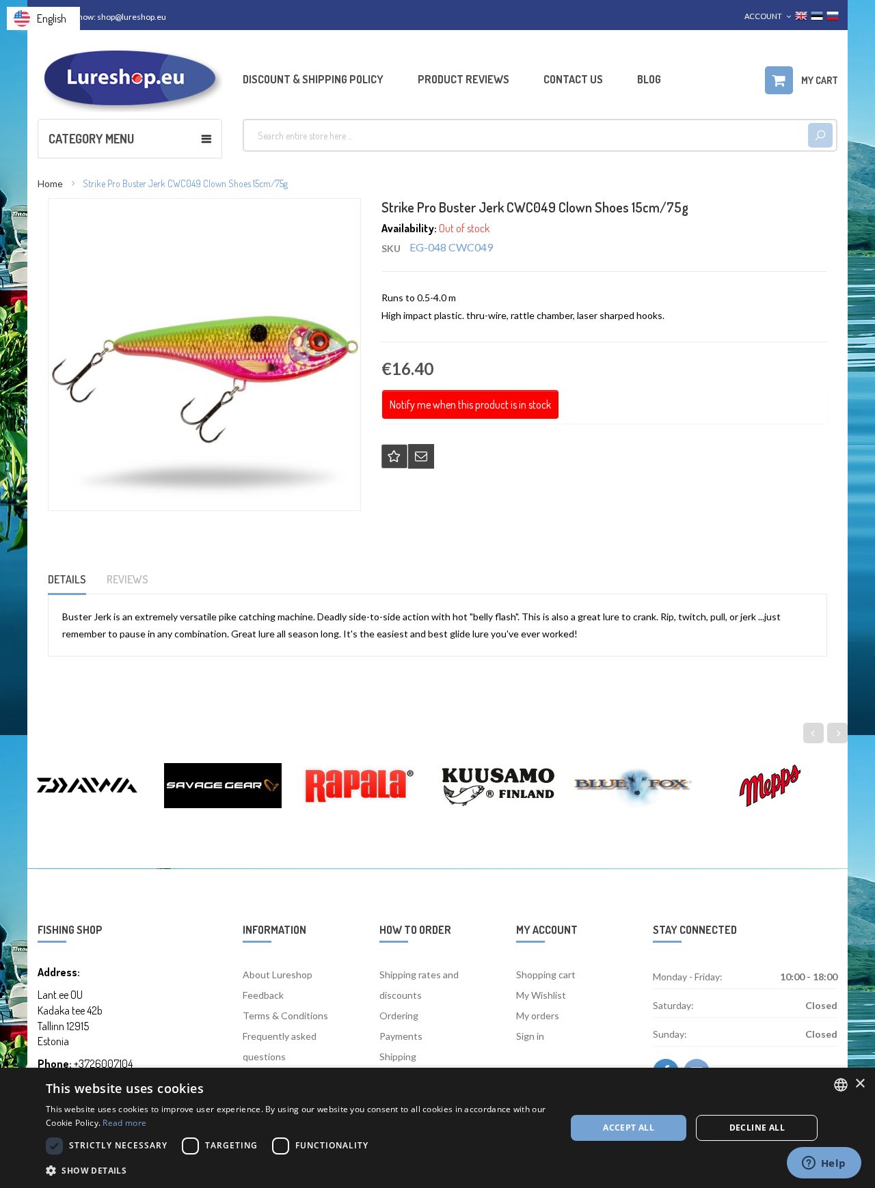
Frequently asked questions (280, 1046)
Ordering (398, 1015)
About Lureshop (277, 974)
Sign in (530, 1036)
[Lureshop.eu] (130, 78)
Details (67, 579)
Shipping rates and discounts (419, 985)
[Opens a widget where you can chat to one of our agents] (823, 1164)
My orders (537, 1015)
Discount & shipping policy (313, 79)
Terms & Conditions (285, 1015)
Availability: (409, 228)
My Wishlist (541, 995)
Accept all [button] (628, 1127)
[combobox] (525, 135)
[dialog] (437, 1128)
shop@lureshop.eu (131, 17)
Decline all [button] (757, 1127)
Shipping (397, 1056)
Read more (124, 1123)
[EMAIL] (421, 456)
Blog (649, 79)
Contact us (573, 79)
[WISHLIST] (394, 456)
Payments (400, 1036)
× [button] (859, 1084)
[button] (298, 1170)
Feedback (263, 995)
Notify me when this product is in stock (470, 404)
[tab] (75, 583)
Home (50, 183)
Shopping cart (546, 974)
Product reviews (463, 79)
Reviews (127, 579)
